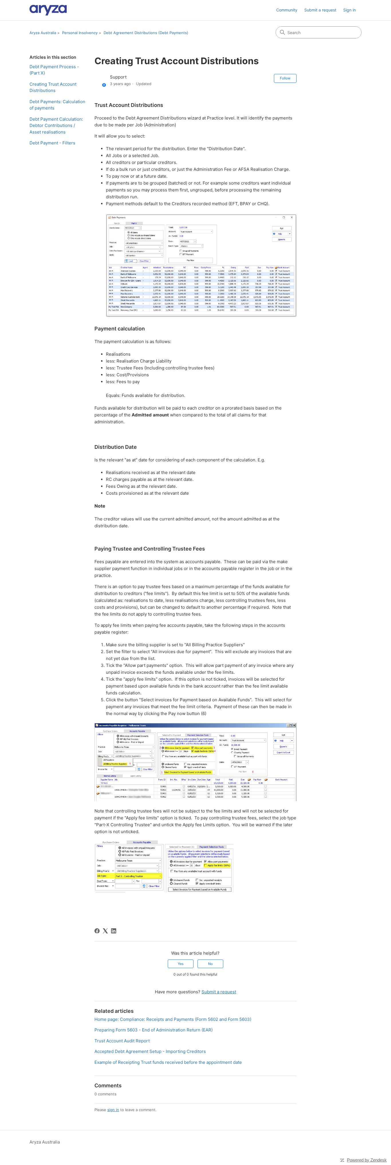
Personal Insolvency (80, 32)
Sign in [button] (349, 9)
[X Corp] (105, 930)
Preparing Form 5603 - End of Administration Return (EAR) (153, 1030)
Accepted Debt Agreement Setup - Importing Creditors (150, 1051)
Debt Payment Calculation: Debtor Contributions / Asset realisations (56, 125)
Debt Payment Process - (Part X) (54, 70)
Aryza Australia (42, 32)
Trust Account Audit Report (122, 1040)
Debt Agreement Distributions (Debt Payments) (146, 32)
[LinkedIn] (113, 930)
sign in (113, 1109)
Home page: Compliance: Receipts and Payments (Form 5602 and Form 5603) (172, 1019)
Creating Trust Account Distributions (52, 87)
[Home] (48, 10)
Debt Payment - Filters (52, 143)
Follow (285, 78)
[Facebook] (97, 930)
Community (286, 9)
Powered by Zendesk (367, 1160)
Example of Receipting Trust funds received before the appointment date (168, 1062)
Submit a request (320, 9)
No (210, 964)
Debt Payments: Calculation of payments (57, 105)
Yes (180, 964)
